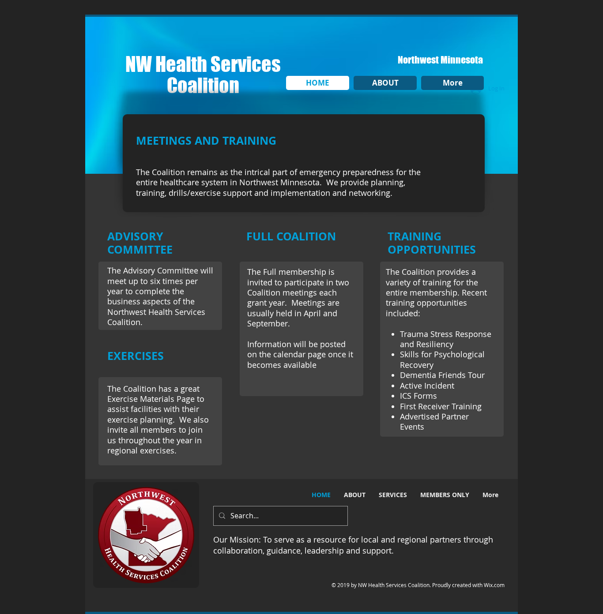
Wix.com (494, 584)
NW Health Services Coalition (203, 74)
